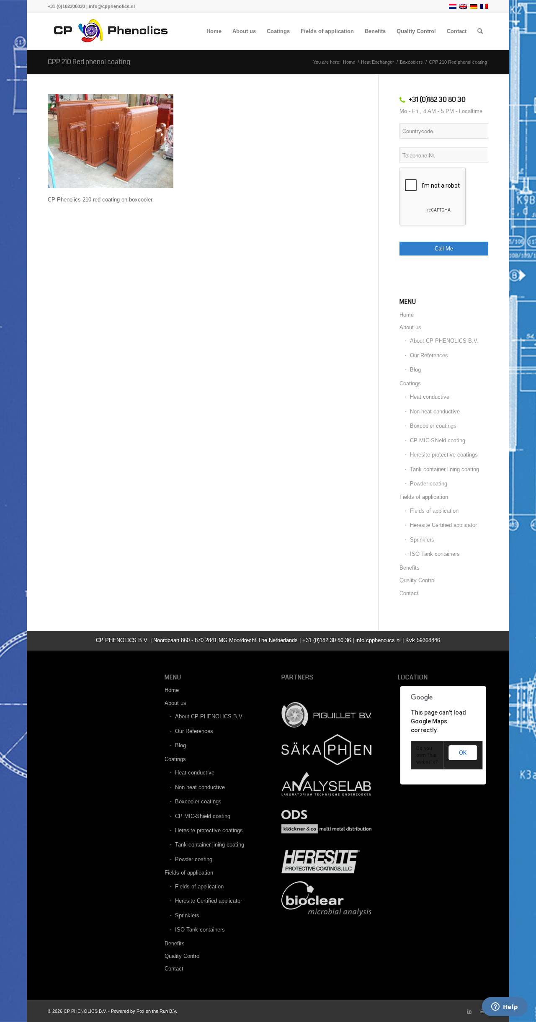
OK (462, 752)
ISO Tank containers (435, 554)
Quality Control (417, 580)
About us (410, 327)
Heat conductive (429, 397)
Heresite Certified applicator (443, 525)
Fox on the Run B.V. (157, 1011)
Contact (408, 593)
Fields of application (423, 497)
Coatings (410, 383)
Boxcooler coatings (433, 426)
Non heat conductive (435, 411)
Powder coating (428, 483)
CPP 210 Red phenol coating (89, 62)
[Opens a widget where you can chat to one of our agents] (505, 1007)
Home (406, 315)
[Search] (480, 31)
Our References (429, 355)
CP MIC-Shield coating (437, 440)
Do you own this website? (427, 755)
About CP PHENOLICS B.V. (444, 341)
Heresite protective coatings (444, 455)
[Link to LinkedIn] (469, 1011)
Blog (415, 369)
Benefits (409, 568)
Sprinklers (422, 540)
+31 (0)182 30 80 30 (437, 99)
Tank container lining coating (444, 469)
